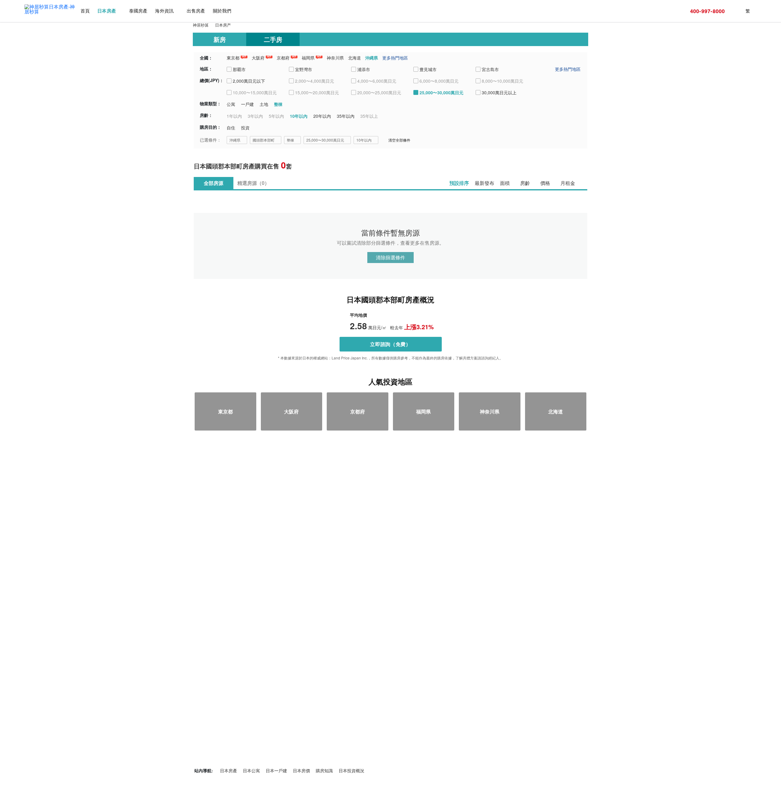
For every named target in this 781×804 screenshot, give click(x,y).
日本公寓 (251, 770)
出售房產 (196, 11)
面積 (505, 182)
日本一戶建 (276, 770)
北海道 (354, 57)
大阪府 (258, 57)
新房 (220, 39)
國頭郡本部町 (264, 139)
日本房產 (106, 11)
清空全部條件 (399, 139)
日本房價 (301, 770)
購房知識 (324, 770)
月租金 (567, 182)
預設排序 (459, 182)
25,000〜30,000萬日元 (325, 139)
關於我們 (222, 11)
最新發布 (484, 182)
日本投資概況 (351, 770)
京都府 (283, 57)
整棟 (290, 139)
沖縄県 (371, 57)
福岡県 (308, 57)
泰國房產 (138, 11)
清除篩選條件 (390, 257)
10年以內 (364, 139)
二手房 (273, 39)
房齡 (525, 182)
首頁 (85, 11)
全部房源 (213, 182)
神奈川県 (335, 57)
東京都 (233, 57)
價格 (545, 182)
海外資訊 (164, 11)
